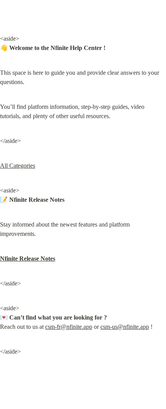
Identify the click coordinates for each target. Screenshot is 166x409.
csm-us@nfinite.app (124, 326)
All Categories (17, 165)
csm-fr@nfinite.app (68, 326)
